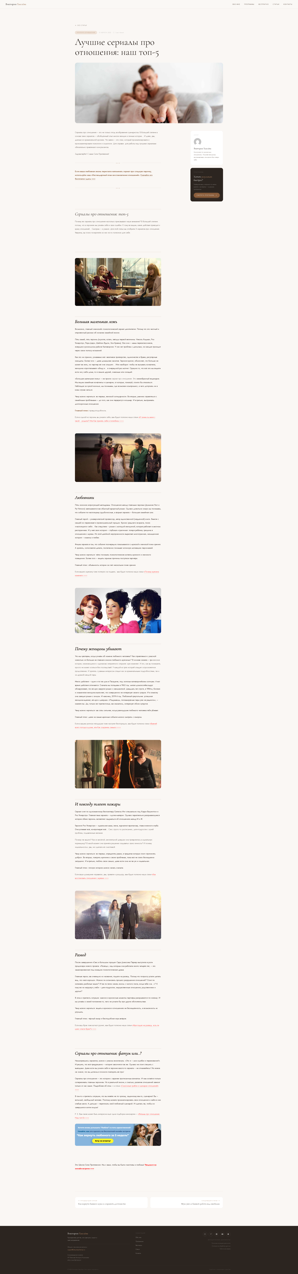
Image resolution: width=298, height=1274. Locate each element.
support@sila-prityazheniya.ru (76, 1250)
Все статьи (82, 25)
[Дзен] (228, 1234)
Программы (249, 4)
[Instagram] (205, 1234)
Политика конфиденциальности (221, 1243)
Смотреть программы (205, 195)
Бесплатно (264, 4)
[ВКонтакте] (216, 1234)
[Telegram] (211, 1234)
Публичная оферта (225, 1249)
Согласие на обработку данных (221, 1246)
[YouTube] (222, 1234)
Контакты (287, 4)
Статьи (276, 4)
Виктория (16, 4)
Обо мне (236, 4)
